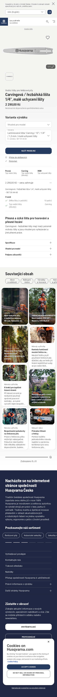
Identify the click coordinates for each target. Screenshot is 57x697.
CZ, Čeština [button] (13, 23)
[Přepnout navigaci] (54, 22)
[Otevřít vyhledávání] (47, 22)
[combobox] (28, 124)
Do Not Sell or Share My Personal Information (28, 674)
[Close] (48, 642)
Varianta (11, 130)
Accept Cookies (28, 667)
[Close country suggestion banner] (53, 4)
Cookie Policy (13, 662)
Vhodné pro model (16, 124)
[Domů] (4, 22)
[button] (48, 38)
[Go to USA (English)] (49, 12)
